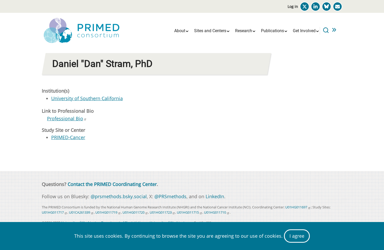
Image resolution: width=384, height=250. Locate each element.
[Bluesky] (326, 6)
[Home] (81, 30)
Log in (293, 6)
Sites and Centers (210, 30)
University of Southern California (87, 98)
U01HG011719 (106, 212)
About (179, 30)
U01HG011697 (296, 207)
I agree (296, 236)
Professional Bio (65, 118)
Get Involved (304, 30)
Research (243, 30)
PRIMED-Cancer (68, 137)
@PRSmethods (170, 196)
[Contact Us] (337, 6)
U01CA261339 (79, 212)
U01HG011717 (53, 212)
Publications (272, 30)
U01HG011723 (161, 212)
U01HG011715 (188, 212)
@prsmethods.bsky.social (119, 196)
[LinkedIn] (315, 6)
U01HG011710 (215, 212)
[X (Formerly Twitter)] (304, 6)
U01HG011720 (133, 212)
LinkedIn (215, 196)
